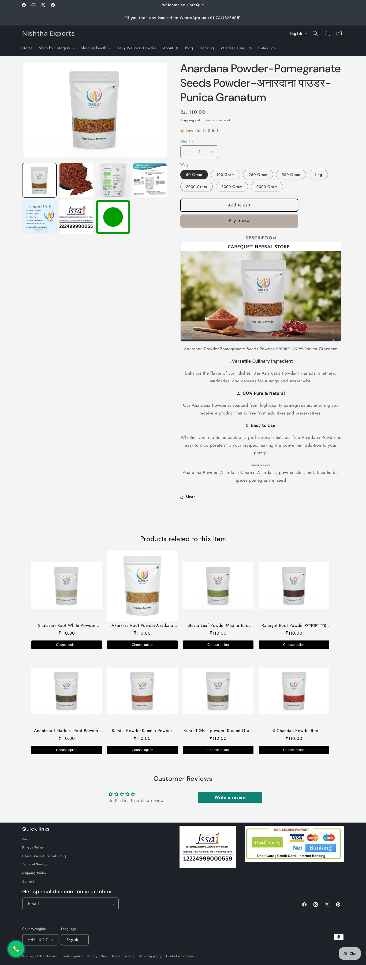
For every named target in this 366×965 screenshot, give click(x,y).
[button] (56, 48)
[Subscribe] (112, 904)
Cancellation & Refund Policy (44, 856)
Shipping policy (150, 956)
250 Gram (258, 174)
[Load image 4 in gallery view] (150, 180)
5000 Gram (267, 186)
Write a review (230, 797)
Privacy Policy (32, 847)
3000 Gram (231, 186)
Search (27, 839)
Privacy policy (97, 956)
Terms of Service (34, 864)
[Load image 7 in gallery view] (113, 217)
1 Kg (318, 174)
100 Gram (225, 174)
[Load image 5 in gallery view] (39, 217)
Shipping (187, 120)
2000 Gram (196, 186)
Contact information (180, 956)
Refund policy (73, 956)
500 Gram (291, 174)
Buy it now (239, 221)
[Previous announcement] (24, 18)
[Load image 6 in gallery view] (76, 217)
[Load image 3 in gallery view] (113, 180)
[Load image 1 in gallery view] (39, 180)
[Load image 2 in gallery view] (76, 180)
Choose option (66, 645)
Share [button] (191, 496)
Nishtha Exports (46, 956)
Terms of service (123, 956)
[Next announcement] (342, 18)
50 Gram (194, 174)
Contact (28, 881)
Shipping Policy (34, 872)
